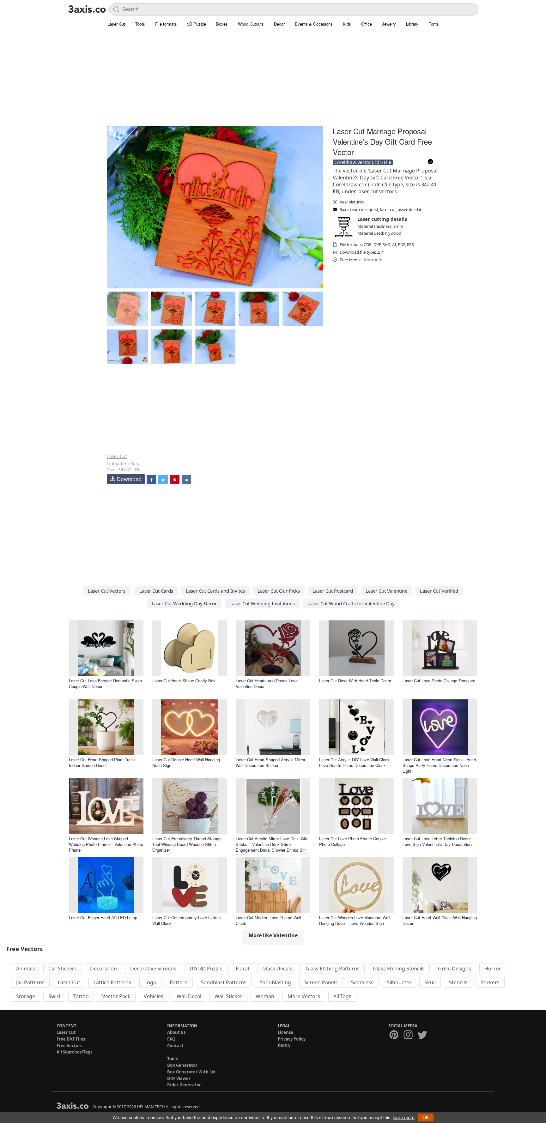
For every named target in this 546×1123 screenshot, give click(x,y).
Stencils (458, 982)
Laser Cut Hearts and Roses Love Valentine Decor (267, 683)
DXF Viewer (179, 1078)
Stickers (490, 982)
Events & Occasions (314, 24)
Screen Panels (321, 982)
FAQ (171, 1039)
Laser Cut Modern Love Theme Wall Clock (268, 920)
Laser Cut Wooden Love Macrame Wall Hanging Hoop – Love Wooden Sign (354, 920)
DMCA (284, 1045)
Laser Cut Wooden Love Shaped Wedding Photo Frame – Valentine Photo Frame (106, 844)
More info (373, 260)
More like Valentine (273, 935)
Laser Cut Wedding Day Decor (184, 603)
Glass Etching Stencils (399, 968)
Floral (242, 968)
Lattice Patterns (112, 982)
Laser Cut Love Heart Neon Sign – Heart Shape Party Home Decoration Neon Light (439, 765)
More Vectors (304, 996)
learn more (404, 1117)
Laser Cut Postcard (332, 591)
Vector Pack (116, 996)
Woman (265, 996)
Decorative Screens (153, 968)
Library (412, 24)
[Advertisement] (273, 80)
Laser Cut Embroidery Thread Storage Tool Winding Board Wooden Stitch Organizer (186, 844)
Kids (347, 24)
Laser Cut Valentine (386, 591)
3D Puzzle (196, 24)
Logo (150, 982)
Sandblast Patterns (223, 982)
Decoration (103, 968)
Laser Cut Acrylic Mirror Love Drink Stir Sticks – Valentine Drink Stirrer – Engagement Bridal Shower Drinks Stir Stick (271, 847)
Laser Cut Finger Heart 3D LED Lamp (103, 918)
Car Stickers (62, 968)
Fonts (433, 24)
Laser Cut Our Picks (279, 591)
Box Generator (182, 1065)
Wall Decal (189, 996)
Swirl (54, 996)
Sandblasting (275, 982)
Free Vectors (69, 1045)
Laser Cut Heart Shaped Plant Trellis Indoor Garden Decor (102, 762)
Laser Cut (116, 24)
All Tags (342, 996)
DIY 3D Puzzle (206, 968)
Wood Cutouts (251, 24)
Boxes (222, 24)
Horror (492, 968)
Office (366, 24)
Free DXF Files (71, 1039)
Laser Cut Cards (156, 591)
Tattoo (81, 996)
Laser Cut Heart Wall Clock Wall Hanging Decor (440, 920)
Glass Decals (277, 968)
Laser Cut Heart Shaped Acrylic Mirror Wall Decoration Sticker (270, 762)
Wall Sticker (228, 996)
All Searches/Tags (74, 1052)
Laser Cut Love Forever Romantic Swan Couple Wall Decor (105, 683)
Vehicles (153, 996)
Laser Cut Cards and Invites (215, 591)
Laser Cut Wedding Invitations (262, 603)
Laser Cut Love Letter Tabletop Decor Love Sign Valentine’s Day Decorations (438, 841)
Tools (140, 24)
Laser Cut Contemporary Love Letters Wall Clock (186, 920)
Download (129, 479)
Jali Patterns (30, 982)
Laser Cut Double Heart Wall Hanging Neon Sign (186, 762)
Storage (25, 996)
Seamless (362, 982)
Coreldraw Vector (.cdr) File (362, 162)
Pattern (179, 982)
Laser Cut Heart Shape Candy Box (183, 681)
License (285, 1032)
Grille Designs (454, 968)
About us (176, 1032)
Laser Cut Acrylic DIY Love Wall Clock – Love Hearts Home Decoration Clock (356, 762)
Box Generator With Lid (191, 1072)
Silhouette (399, 982)
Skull (430, 982)
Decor (279, 24)
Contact (175, 1045)
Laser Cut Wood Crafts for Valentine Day (351, 603)
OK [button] (425, 1117)
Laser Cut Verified (439, 591)
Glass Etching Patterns (333, 968)
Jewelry (389, 24)
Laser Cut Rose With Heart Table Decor (355, 681)
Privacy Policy (292, 1039)
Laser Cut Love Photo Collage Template (439, 681)
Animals (25, 968)
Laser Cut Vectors (106, 591)
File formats (166, 24)
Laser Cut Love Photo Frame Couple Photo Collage (352, 841)
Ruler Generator (184, 1085)
